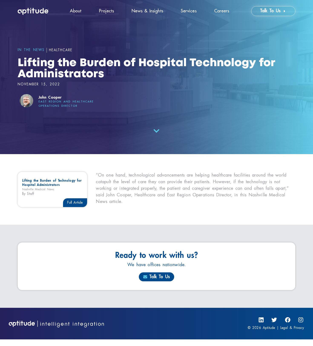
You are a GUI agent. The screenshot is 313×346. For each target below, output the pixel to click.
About (76, 11)
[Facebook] (287, 320)
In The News (31, 50)
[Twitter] (274, 320)
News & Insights (147, 11)
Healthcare (60, 50)
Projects (106, 11)
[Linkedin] (261, 320)
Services (189, 11)
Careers (221, 11)
